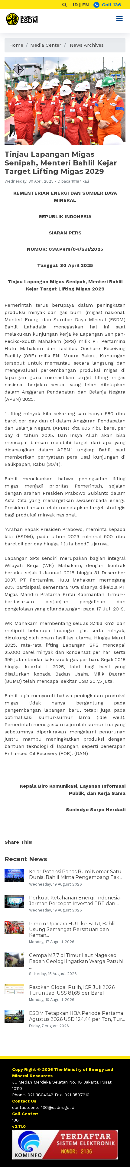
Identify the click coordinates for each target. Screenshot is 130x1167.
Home (16, 45)
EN (85, 5)
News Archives (87, 45)
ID (75, 5)
